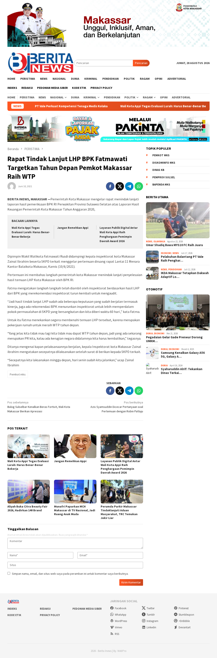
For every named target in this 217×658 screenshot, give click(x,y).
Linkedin (151, 627)
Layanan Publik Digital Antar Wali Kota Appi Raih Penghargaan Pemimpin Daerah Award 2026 (120, 466)
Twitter (150, 608)
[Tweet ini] (119, 186)
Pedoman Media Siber (87, 609)
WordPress (121, 621)
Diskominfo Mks (163, 162)
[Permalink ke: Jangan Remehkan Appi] (75, 446)
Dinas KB (158, 170)
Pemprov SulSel (163, 177)
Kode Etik (14, 615)
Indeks (12, 609)
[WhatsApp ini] (139, 186)
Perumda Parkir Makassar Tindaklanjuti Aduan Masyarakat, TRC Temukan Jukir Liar (119, 512)
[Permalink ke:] (11, 186)
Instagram (152, 621)
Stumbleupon (186, 614)
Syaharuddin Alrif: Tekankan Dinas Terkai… (181, 371)
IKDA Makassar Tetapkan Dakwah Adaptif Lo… (185, 275)
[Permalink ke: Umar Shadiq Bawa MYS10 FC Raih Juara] (178, 220)
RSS (117, 634)
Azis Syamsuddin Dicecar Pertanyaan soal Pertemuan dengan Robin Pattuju (116, 406)
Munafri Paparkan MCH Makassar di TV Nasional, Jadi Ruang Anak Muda (74, 510)
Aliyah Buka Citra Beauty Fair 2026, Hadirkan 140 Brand (27, 508)
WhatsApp (120, 614)
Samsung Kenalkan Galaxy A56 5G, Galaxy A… (183, 354)
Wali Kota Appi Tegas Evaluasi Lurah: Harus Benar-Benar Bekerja (153, 106)
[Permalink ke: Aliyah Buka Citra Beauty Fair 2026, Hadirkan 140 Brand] (28, 491)
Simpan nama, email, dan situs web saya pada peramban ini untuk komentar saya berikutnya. (70, 574)
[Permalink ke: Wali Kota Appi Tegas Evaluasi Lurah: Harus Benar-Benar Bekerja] (28, 446)
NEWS (149, 241)
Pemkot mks (18, 374)
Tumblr (151, 614)
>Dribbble (184, 621)
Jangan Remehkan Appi (72, 228)
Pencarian (141, 63)
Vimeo (118, 627)
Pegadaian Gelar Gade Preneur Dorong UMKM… (174, 339)
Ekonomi (166, 253)
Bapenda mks (161, 184)
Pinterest (184, 608)
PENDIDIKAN (175, 269)
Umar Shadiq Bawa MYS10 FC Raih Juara (174, 245)
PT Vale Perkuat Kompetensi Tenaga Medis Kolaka (57, 106)
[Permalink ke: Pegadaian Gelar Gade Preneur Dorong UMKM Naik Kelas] (178, 312)
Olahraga (159, 241)
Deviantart (185, 627)
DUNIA (149, 333)
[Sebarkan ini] (110, 186)
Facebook (120, 608)
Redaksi (45, 609)
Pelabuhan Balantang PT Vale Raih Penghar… (182, 258)
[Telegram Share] (129, 186)
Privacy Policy (50, 615)
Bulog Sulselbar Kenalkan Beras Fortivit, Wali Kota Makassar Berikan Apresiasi (38, 406)
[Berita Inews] (40, 63)
